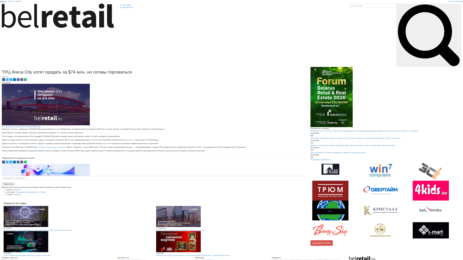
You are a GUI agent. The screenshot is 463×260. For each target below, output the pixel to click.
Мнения (18, 1)
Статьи (11, 1)
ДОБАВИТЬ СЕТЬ (322, 242)
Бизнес (43, 192)
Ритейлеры (126, 5)
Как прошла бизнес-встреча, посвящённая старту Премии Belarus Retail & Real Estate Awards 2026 (38, 230)
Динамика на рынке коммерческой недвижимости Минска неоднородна (180, 230)
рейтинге (130, 140)
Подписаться (8, 184)
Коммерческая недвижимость (28, 192)
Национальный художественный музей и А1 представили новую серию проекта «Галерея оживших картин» (193, 255)
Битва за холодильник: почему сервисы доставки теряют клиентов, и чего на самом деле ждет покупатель (352, 145)
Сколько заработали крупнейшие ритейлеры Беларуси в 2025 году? (27, 255)
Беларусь (17, 194)
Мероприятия (127, 7)
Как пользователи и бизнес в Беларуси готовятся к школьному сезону (338, 152)
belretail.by (16, 189)
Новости (3, 1)
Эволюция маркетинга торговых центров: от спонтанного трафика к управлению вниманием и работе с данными (355, 138)
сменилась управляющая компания (51, 147)
